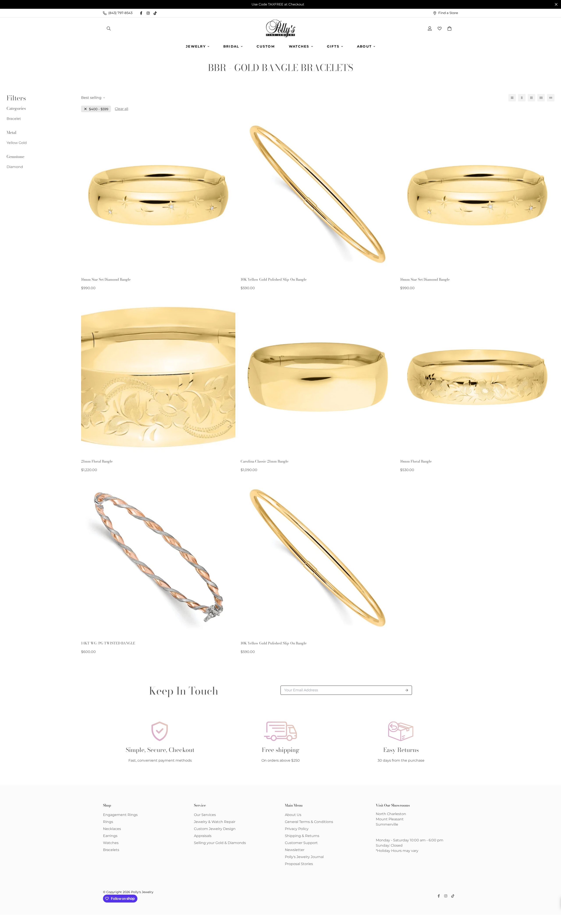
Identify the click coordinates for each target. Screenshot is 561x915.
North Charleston (391, 814)
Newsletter (294, 850)
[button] (448, 28)
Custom (266, 46)
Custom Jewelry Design (215, 829)
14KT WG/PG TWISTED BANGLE (108, 643)
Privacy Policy (297, 829)
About (364, 46)
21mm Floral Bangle (97, 461)
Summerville (387, 824)
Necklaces (112, 829)
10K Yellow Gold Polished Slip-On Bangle (274, 279)
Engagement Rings (120, 815)
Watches (299, 46)
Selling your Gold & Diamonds (220, 843)
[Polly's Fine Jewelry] (280, 28)
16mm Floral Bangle (416, 461)
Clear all (121, 109)
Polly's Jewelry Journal (304, 857)
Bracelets (111, 850)
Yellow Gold (17, 143)
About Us (293, 815)
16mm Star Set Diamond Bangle (106, 279)
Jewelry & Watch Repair (214, 822)
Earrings (110, 836)
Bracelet (14, 119)
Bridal (231, 46)
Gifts (333, 46)
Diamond (15, 167)
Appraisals (202, 836)
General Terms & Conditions (309, 822)
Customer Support (301, 843)
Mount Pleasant (390, 819)
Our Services (205, 815)
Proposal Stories (299, 864)
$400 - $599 (98, 109)
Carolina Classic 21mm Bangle (264, 461)
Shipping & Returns (302, 836)
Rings (108, 822)
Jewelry (196, 46)
